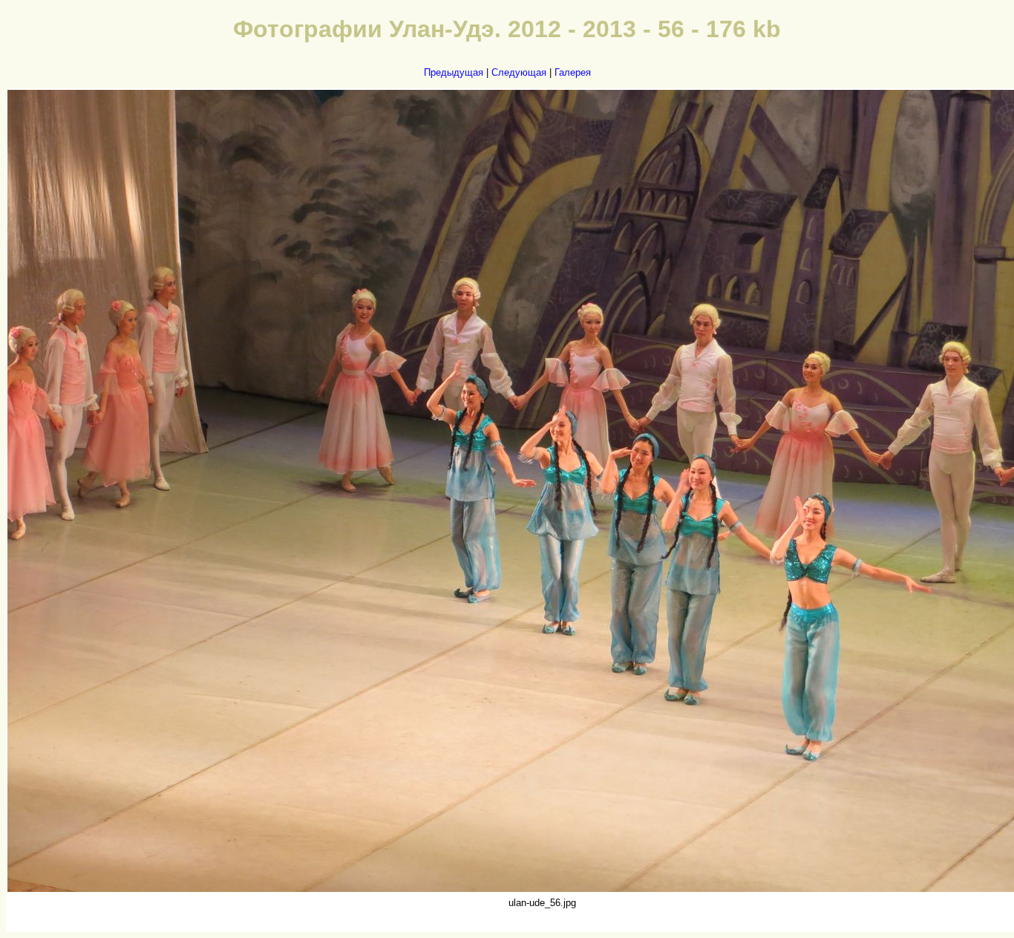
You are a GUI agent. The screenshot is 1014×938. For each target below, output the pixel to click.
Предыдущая (453, 72)
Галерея (573, 72)
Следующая (518, 72)
